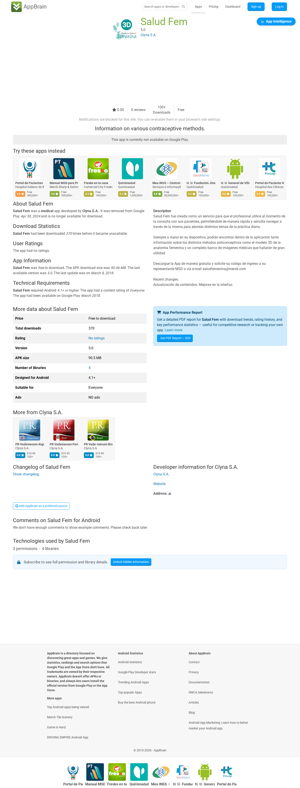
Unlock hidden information (131, 562)
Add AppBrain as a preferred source (42, 506)
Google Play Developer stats (137, 672)
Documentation (199, 682)
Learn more (173, 330)
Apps (198, 6)
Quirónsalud (126, 183)
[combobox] (161, 6)
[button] (220, 493)
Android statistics (130, 662)
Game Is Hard (56, 727)
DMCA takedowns (201, 692)
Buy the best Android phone (136, 702)
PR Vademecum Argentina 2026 (29, 444)
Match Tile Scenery (59, 717)
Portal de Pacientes (29, 183)
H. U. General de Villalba (235, 183)
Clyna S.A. (51, 412)
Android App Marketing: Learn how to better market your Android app (218, 725)
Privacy (194, 672)
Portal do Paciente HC (269, 183)
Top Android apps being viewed (68, 707)
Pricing (213, 6)
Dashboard (232, 6)
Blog (192, 712)
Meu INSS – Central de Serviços (166, 183)
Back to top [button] (289, 748)
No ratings (97, 338)
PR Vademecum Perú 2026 (64, 444)
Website (159, 484)
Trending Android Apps (133, 682)
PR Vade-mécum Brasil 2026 (98, 444)
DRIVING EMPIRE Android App (67, 737)
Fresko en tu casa (96, 183)
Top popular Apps (130, 692)
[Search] (183, 6)
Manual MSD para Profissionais (64, 183)
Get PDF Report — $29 (175, 338)
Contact (194, 662)
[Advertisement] (145, 74)
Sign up (256, 6)
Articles (194, 702)
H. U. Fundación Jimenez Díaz (201, 183)
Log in (279, 6)
